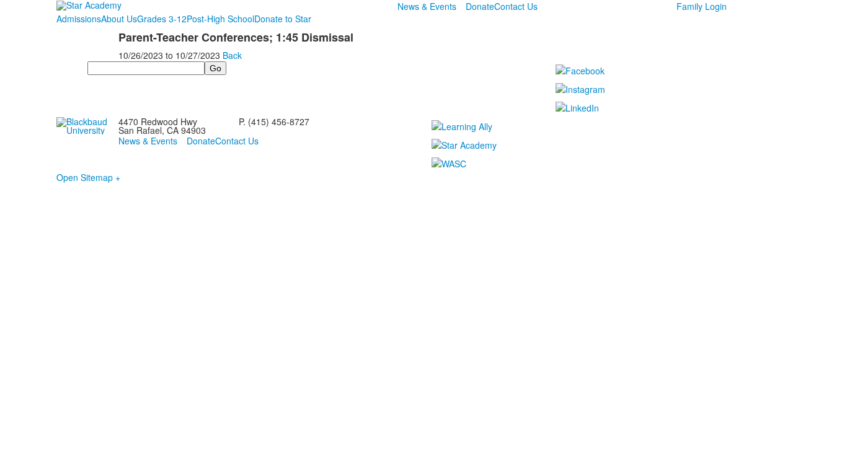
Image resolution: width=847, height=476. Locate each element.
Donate (480, 6)
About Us (119, 18)
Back (232, 55)
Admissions (78, 18)
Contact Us (516, 6)
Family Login (701, 6)
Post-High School (220, 18)
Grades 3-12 (162, 18)
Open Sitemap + (88, 177)
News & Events (426, 6)
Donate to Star (282, 18)
